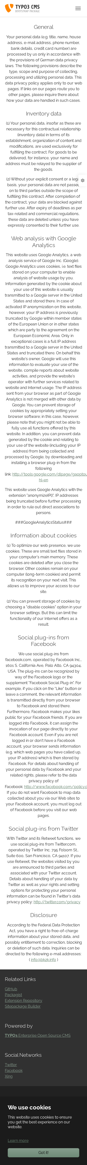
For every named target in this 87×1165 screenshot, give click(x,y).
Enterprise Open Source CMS (38, 1035)
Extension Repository (23, 1000)
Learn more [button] (18, 1140)
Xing (9, 1076)
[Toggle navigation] (78, 8)
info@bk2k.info (43, 959)
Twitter (11, 1065)
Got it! (43, 1152)
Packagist (13, 995)
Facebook (13, 1070)
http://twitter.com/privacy (57, 902)
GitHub (11, 989)
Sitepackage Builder (23, 1006)
